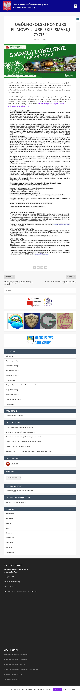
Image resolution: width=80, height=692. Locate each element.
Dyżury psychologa (12, 366)
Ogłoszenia (9, 533)
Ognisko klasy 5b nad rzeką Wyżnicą (18, 446)
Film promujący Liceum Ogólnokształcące (19, 491)
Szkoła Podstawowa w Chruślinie (15, 659)
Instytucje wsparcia (12, 370)
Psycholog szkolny (12, 361)
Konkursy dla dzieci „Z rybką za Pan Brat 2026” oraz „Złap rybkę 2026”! (29, 451)
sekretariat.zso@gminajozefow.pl (19, 591)
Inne (44, 39)
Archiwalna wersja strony (13, 674)
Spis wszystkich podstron (14, 416)
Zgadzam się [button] (57, 689)
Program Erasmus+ (12, 394)
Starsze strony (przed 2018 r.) (15, 502)
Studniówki (9, 542)
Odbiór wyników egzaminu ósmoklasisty (19, 427)
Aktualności (10, 514)
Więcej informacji (69, 689)
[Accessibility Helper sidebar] (77, 19)
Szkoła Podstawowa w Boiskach (15, 664)
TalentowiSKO (10, 380)
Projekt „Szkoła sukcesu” (14, 399)
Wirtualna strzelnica (12, 375)
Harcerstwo (10, 404)
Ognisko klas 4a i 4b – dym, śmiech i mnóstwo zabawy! (24, 441)
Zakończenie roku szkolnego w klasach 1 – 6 (20, 432)
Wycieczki (9, 547)
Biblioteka (9, 356)
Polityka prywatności (11, 679)
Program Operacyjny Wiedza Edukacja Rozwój (21, 385)
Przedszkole (10, 538)
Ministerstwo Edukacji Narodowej (16, 654)
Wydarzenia (10, 552)
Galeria (8, 523)
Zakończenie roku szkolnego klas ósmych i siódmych (23, 437)
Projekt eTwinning (12, 390)
